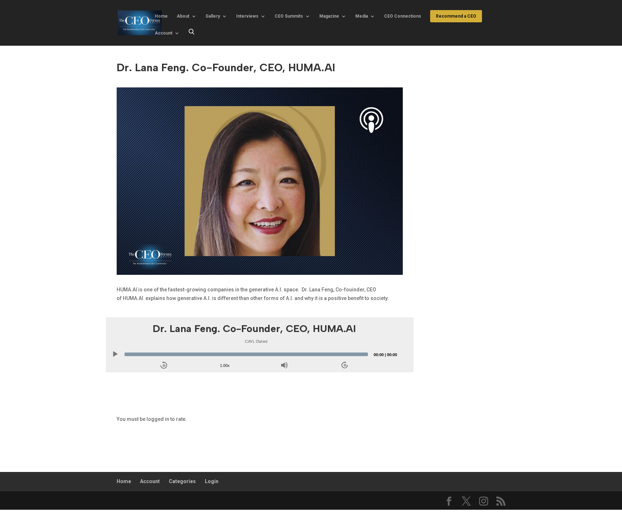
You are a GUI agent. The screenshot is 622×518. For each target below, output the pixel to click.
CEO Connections (402, 16)
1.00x (225, 365)
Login (211, 481)
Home (161, 16)
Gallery (213, 16)
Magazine (329, 16)
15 (163, 365)
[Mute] (284, 365)
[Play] (115, 354)
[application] (254, 354)
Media (361, 16)
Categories (182, 481)
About (183, 16)
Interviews (247, 16)
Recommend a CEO (456, 16)
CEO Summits (289, 16)
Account (163, 33)
